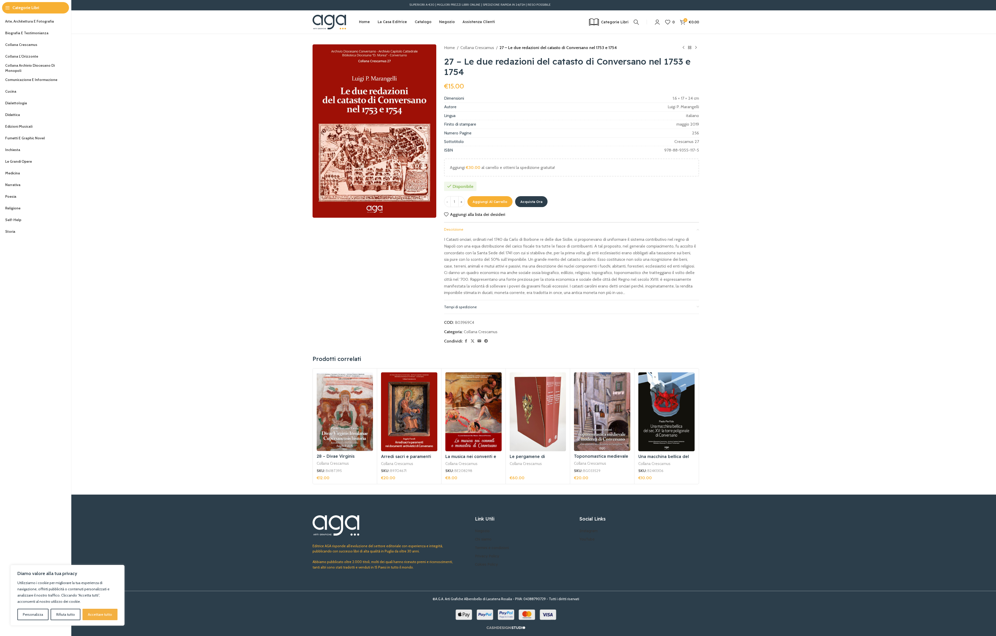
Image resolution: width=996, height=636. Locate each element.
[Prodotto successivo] (696, 48)
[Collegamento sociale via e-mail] (479, 341)
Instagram (588, 531)
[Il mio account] (657, 22)
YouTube (586, 539)
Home (449, 47)
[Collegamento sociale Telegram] (486, 341)
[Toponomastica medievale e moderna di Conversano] (602, 411)
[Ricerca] (636, 22)
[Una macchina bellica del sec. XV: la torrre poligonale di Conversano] (666, 411)
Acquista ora (531, 202)
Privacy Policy (487, 556)
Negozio (482, 531)
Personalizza (33, 614)
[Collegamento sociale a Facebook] (466, 341)
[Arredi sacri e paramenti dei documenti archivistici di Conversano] (409, 411)
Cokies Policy (486, 564)
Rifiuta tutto (65, 614)
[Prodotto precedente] (683, 48)
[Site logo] (329, 21)
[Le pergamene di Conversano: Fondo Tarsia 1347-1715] (538, 411)
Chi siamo (483, 539)
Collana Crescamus (477, 47)
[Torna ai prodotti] (690, 48)
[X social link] (472, 341)
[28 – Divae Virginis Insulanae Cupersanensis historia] (345, 411)
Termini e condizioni (492, 547)
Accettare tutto (100, 614)
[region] (67, 595)
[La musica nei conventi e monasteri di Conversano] (473, 411)
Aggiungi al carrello (490, 202)
